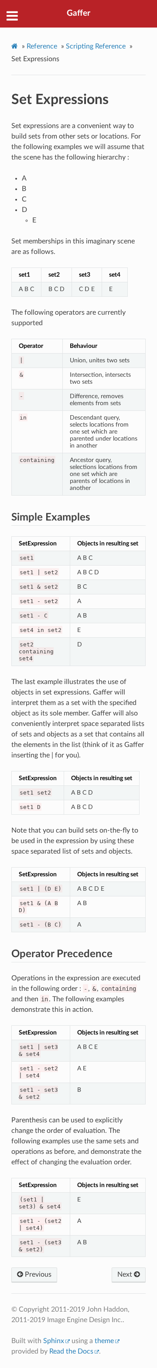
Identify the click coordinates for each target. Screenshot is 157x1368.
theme (104, 1340)
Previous (37, 1274)
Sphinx (53, 1340)
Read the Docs (71, 1351)
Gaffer (78, 13)
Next (125, 1274)
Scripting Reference (96, 46)
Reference (42, 46)
